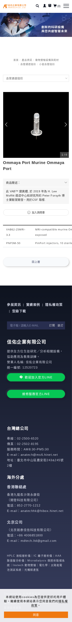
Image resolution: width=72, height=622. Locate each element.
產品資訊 (27, 60)
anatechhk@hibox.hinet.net (42, 511)
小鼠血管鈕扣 (47, 64)
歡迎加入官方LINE (38, 377)
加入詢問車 (38, 212)
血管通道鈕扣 (28, 64)
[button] (39, 6)
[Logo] (14, 6)
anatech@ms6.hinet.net (39, 454)
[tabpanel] (36, 25)
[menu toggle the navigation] (66, 6)
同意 (36, 614)
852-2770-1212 (29, 505)
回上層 (36, 261)
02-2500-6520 (28, 438)
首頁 (16, 60)
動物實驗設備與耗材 (47, 60)
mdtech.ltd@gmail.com (39, 540)
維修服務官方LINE (36, 394)
